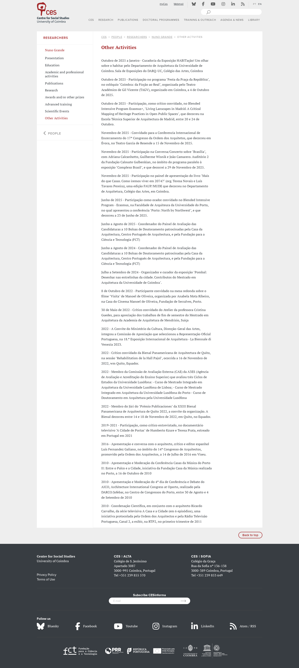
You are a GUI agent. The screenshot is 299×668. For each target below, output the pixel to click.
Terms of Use (46, 579)
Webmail (178, 4)
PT (254, 4)
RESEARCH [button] (105, 20)
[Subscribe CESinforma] (185, 601)
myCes (164, 4)
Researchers (137, 37)
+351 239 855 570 (132, 575)
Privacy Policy (46, 575)
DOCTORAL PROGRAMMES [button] (161, 20)
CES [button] (91, 20)
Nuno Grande (162, 37)
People (116, 37)
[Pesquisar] (208, 12)
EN (260, 4)
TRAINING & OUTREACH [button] (200, 20)
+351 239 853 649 (209, 575)
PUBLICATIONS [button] (128, 20)
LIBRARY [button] (254, 20)
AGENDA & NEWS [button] (232, 20)
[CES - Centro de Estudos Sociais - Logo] (53, 12)
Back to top (250, 535)
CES (104, 37)
